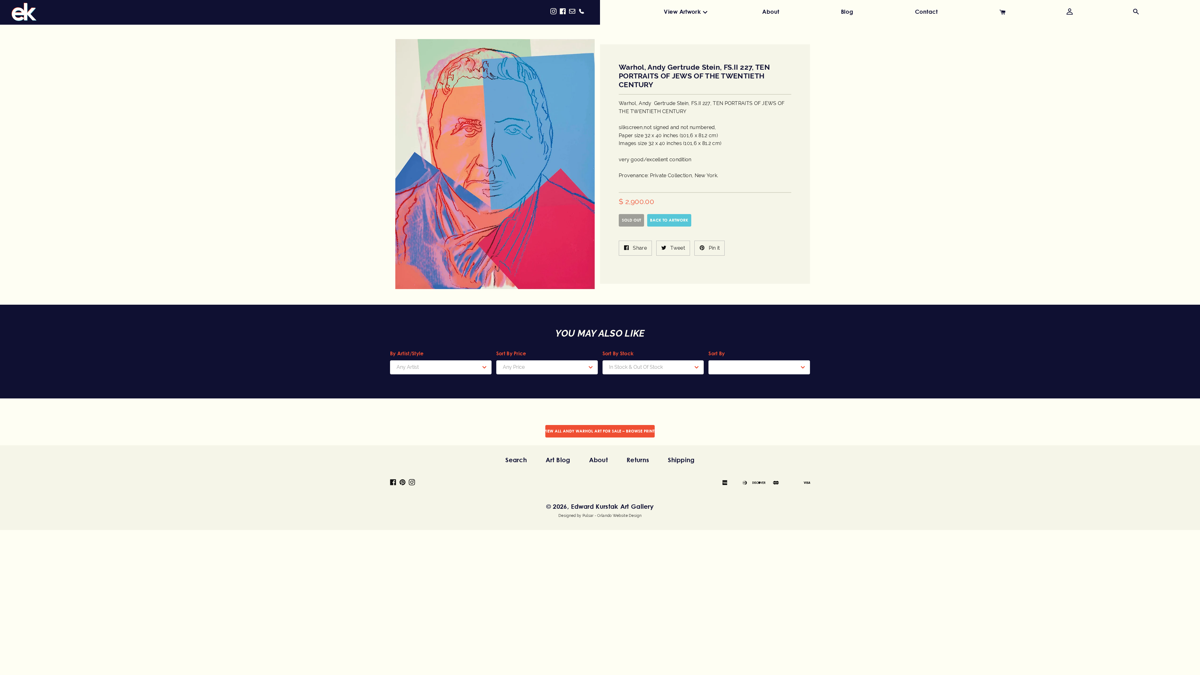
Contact (926, 11)
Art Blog (558, 459)
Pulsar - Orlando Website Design (612, 515)
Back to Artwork (669, 220)
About (770, 11)
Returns (638, 459)
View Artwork (682, 11)
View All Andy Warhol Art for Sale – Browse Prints (600, 430)
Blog (847, 11)
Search (516, 459)
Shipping (681, 459)
